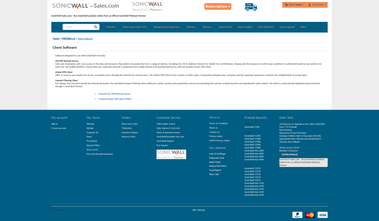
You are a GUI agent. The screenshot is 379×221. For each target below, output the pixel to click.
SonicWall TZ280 (252, 136)
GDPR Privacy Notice (219, 140)
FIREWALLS (68, 38)
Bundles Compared (288, 150)
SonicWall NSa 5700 (254, 192)
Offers (303, 27)
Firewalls (110, 27)
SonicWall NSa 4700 (254, 189)
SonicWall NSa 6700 (254, 195)
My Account (318, 5)
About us (213, 128)
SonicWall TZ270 (252, 168)
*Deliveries (127, 128)
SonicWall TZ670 (252, 180)
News (89, 136)
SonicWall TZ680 (252, 147)
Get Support (162, 145)
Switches (190, 27)
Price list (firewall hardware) (99, 154)
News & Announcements (168, 132)
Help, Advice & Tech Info (168, 128)
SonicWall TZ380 (252, 139)
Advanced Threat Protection (292, 133)
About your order (130, 124)
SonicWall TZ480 (252, 142)
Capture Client (225, 27)
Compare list (92, 132)
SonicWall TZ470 (252, 174)
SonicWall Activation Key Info (170, 136)
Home (56, 38)
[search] (95, 27)
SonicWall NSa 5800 (254, 159)
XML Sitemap (198, 210)
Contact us (214, 132)
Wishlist (90, 128)
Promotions (91, 141)
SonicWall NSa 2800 (254, 150)
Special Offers (93, 145)
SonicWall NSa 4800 (254, 156)
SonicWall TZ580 (252, 145)
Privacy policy (216, 136)
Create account (58, 128)
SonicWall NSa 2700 (254, 183)
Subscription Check (166, 124)
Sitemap (90, 124)
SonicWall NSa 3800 (254, 153)
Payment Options (130, 132)
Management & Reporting (166, 27)
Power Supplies (245, 27)
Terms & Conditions (218, 123)
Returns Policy (129, 136)
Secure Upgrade (287, 27)
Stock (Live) (92, 149)
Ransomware (285, 130)
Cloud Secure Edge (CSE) (134, 27)
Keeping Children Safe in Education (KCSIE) (300, 136)
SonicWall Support (165, 141)
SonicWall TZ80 (251, 127)
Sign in (54, 124)
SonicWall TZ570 (252, 177)
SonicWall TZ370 (252, 171)
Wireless (207, 27)
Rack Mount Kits (266, 27)
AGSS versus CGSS (289, 147)
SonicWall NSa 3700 (254, 186)
